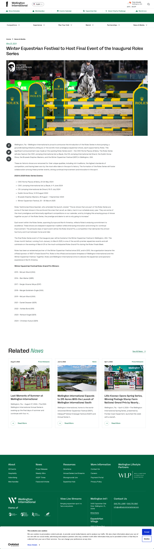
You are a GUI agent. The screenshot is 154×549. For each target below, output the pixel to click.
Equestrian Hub (69, 482)
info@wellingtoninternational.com (126, 507)
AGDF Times (40, 477)
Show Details (32, 545)
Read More (22, 423)
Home (8, 39)
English (38, 4)
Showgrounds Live (70, 477)
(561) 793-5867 (132, 503)
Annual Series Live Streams (74, 473)
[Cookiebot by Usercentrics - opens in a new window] (13, 544)
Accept (146, 532)
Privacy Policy (96, 482)
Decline (146, 539)
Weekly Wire (40, 473)
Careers (94, 473)
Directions (67, 469)
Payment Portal (97, 477)
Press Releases (44, 362)
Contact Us (95, 469)
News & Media (19, 39)
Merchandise (13, 482)
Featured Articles (42, 482)
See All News (138, 351)
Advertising (12, 477)
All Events (12, 469)
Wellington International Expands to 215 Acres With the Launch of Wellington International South (76, 399)
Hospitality (12, 473)
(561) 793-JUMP (120, 503)
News (94, 362)
